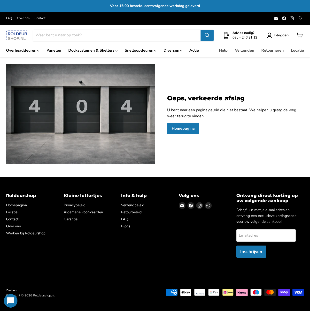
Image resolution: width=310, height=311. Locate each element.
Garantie (71, 219)
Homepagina (183, 128)
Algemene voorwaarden (83, 212)
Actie (194, 50)
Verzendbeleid (132, 205)
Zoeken (11, 290)
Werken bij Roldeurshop (26, 233)
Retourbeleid (131, 212)
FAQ (9, 18)
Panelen (53, 50)
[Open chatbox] (10, 301)
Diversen (171, 50)
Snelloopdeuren (139, 50)
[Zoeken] (207, 35)
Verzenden (244, 50)
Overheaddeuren (21, 50)
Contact (40, 18)
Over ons (23, 18)
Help (223, 50)
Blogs (125, 226)
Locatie (297, 50)
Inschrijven (251, 252)
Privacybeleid (74, 205)
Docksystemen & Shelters (92, 50)
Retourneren (272, 50)
